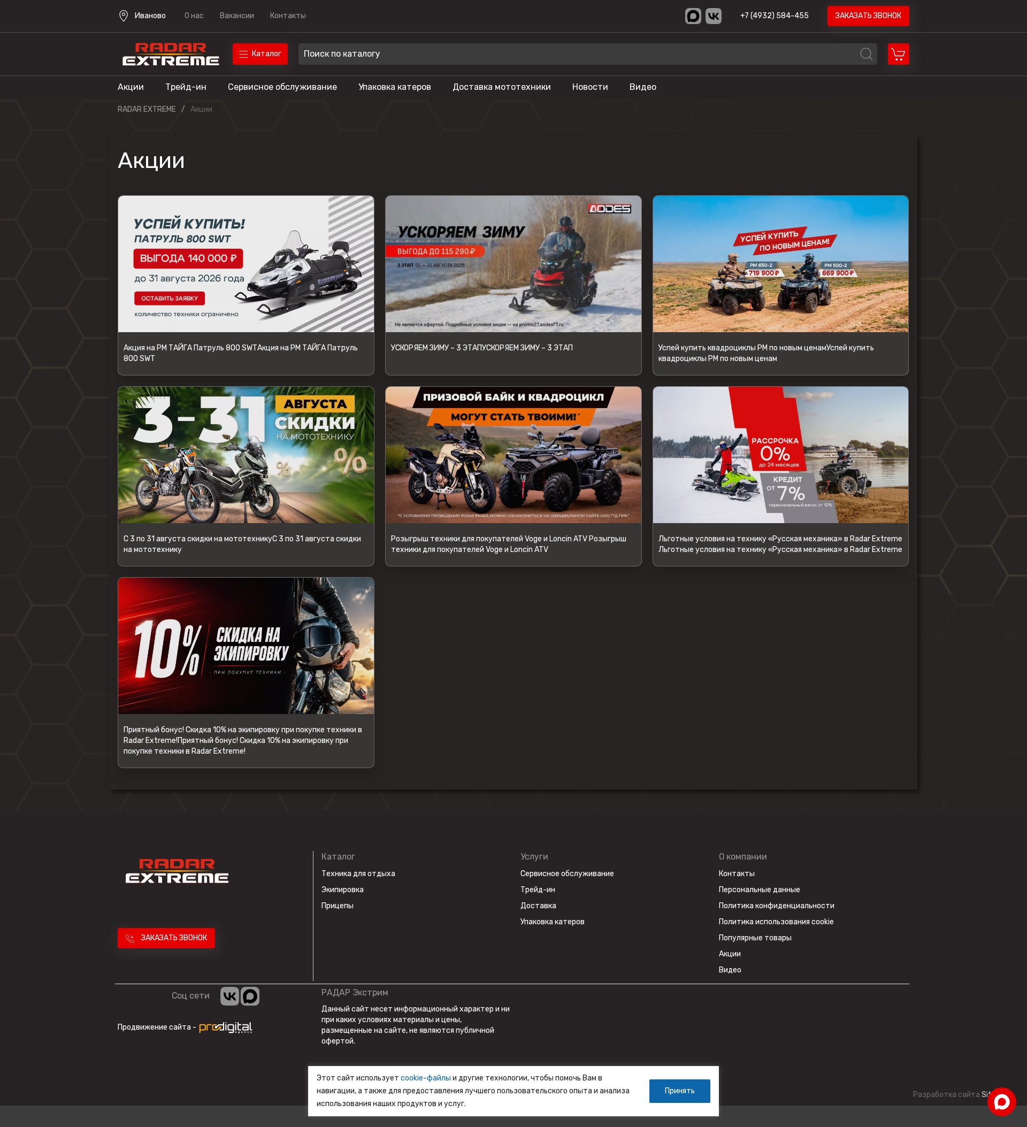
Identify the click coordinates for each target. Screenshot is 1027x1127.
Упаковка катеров (394, 87)
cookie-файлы (426, 1078)
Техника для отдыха (358, 873)
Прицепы (337, 905)
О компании (743, 857)
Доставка (538, 905)
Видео (643, 87)
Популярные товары (755, 937)
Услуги (534, 857)
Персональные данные (759, 889)
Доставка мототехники (502, 87)
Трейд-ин (185, 87)
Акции (131, 87)
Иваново (150, 15)
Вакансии (237, 15)
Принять (680, 1090)
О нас (194, 15)
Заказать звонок (868, 15)
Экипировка (342, 889)
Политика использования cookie (776, 921)
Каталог (338, 857)
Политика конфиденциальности (776, 905)
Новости (590, 87)
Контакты (288, 15)
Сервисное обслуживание (282, 87)
